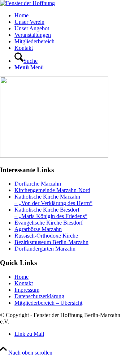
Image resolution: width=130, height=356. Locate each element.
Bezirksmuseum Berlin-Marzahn (51, 242)
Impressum (26, 290)
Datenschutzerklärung (39, 296)
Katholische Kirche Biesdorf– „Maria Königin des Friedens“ (50, 213)
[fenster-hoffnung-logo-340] (27, 3)
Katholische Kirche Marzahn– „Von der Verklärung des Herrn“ (53, 200)
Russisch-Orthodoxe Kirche (46, 236)
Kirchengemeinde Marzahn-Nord (52, 190)
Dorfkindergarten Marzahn (44, 249)
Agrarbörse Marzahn (38, 229)
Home (21, 277)
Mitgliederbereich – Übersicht (48, 303)
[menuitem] (72, 15)
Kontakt (23, 283)
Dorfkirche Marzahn (37, 184)
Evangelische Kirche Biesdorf (48, 223)
